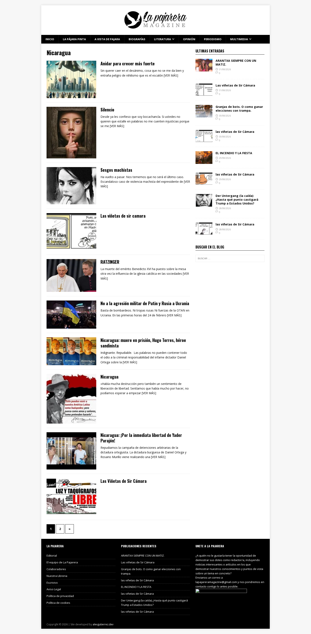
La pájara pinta (74, 39)
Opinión (189, 39)
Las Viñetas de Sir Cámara (123, 481)
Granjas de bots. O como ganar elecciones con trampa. (239, 109)
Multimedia (239, 39)
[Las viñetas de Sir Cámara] (203, 94)
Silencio (107, 109)
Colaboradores (56, 569)
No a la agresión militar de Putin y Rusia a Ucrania (144, 303)
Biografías (137, 39)
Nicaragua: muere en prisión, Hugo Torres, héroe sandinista (143, 343)
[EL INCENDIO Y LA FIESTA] (203, 161)
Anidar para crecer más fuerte (127, 63)
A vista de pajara (107, 39)
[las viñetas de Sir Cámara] (203, 140)
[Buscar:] (229, 258)
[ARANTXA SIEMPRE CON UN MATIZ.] (203, 69)
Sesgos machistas (116, 170)
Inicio (49, 39)
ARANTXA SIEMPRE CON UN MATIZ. (236, 62)
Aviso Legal (54, 589)
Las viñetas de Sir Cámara (235, 85)
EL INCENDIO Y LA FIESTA (234, 153)
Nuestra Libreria (57, 576)
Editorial (52, 555)
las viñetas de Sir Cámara (235, 132)
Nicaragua (109, 376)
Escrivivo (52, 583)
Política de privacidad (60, 596)
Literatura (162, 39)
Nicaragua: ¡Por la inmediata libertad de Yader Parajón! (141, 438)
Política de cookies (58, 603)
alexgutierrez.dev (103, 624)
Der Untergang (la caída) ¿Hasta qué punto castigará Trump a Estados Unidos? (237, 199)
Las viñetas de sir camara (123, 216)
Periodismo (213, 39)
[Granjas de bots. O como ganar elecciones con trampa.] (203, 115)
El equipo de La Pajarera (62, 562)
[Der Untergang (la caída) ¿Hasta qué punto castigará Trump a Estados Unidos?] (203, 204)
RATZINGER (109, 262)
